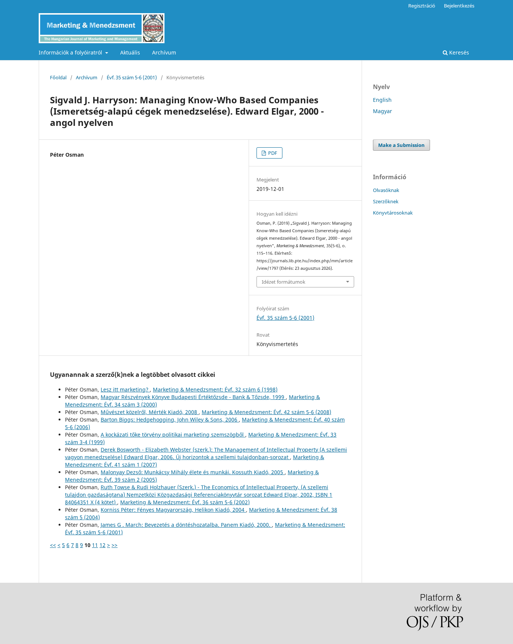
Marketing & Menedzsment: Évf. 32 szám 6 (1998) (215, 389)
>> (115, 545)
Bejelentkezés (459, 5)
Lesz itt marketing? (125, 389)
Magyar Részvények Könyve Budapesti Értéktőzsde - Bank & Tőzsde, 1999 (193, 397)
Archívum (164, 52)
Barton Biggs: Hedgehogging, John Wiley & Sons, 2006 (170, 419)
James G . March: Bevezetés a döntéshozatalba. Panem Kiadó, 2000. (186, 524)
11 (95, 545)
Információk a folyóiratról (71, 52)
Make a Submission (401, 145)
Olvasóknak (386, 190)
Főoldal (58, 77)
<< (53, 545)
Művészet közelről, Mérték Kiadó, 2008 (150, 412)
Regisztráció (421, 5)
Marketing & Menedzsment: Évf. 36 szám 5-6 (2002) (185, 502)
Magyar (382, 111)
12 (103, 545)
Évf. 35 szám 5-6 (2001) (132, 77)
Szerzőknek (385, 201)
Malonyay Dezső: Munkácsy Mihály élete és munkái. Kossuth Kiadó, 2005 (193, 472)
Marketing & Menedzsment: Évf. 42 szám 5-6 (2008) (266, 412)
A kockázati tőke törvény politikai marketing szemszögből (173, 434)
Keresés (458, 52)
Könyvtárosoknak (393, 212)
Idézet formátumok (283, 281)
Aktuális (130, 52)
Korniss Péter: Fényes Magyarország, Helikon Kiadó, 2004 (173, 509)
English (382, 99)
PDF (272, 153)
